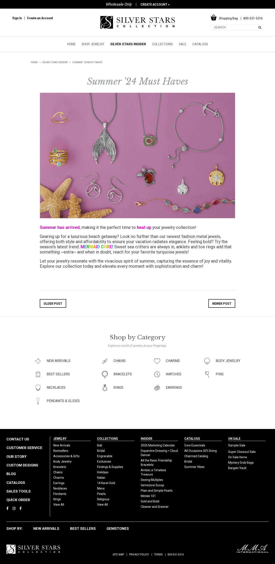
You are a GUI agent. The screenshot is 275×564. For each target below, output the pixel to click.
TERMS (158, 554)
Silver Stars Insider (55, 62)
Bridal (101, 450)
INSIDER (146, 438)
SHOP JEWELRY (93, 44)
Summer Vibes (194, 467)
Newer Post (221, 303)
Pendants (59, 494)
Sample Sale (236, 445)
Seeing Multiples (152, 480)
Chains (58, 472)
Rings (57, 499)
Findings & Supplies (110, 467)
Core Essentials (194, 445)
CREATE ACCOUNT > (155, 4)
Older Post (53, 303)
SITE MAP (118, 554)
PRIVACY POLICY (139, 554)
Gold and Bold (150, 501)
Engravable (104, 456)
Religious (103, 499)
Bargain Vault (237, 468)
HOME (71, 44)
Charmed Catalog (196, 456)
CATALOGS (200, 44)
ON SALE (234, 438)
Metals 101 (148, 496)
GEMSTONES (118, 528)
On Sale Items (237, 457)
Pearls (101, 494)
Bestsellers (60, 450)
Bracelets (59, 467)
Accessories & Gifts (66, 456)
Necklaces (60, 488)
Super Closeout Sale (242, 452)
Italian (101, 477)
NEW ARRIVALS (46, 528)
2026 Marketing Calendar (158, 445)
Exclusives (104, 461)
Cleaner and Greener (155, 506)
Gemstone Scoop (152, 485)
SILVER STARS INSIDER (128, 44)
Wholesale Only (118, 4)
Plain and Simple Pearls (157, 490)
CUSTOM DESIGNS (22, 465)
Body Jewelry (62, 461)
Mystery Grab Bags (241, 462)
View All (58, 504)
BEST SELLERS (83, 528)
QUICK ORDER (18, 500)
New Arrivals (61, 445)
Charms (58, 477)
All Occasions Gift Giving (200, 450)
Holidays (102, 472)
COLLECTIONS (162, 44)
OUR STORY (16, 456)
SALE (182, 44)
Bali (99, 445)
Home (34, 62)
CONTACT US (17, 439)
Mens (101, 488)
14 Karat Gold (106, 483)
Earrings (58, 483)
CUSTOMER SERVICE (24, 448)
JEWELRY (59, 438)
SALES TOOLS (18, 491)
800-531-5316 (176, 554)
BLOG (11, 474)
